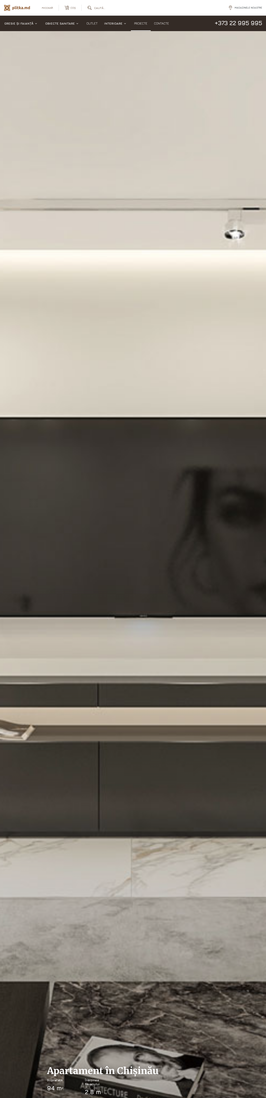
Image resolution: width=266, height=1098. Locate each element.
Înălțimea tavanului (92, 1082)
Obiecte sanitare (60, 23)
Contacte (161, 23)
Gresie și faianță (18, 23)
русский (47, 7)
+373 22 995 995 (238, 22)
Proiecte (140, 23)
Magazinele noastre (248, 7)
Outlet (92, 23)
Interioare (113, 23)
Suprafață (55, 1080)
